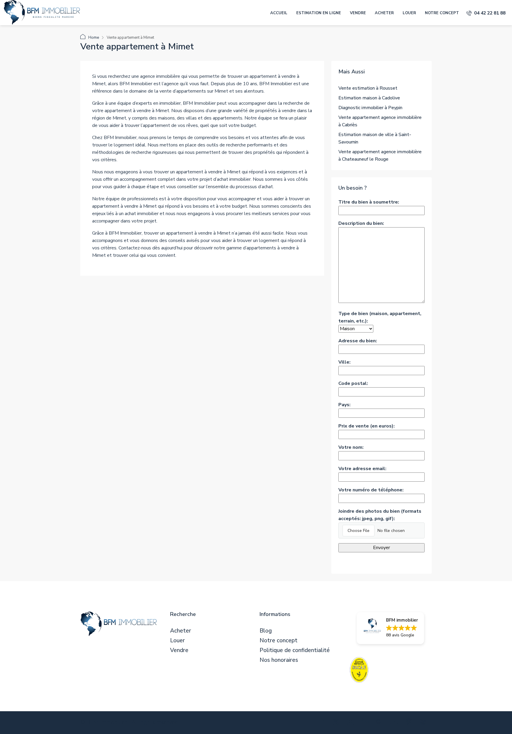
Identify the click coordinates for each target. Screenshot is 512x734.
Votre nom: (351, 447)
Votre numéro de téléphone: (371, 490)
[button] (390, 628)
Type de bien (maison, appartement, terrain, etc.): (379, 317)
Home (93, 37)
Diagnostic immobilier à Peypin (370, 107)
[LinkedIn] (366, 723)
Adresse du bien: (357, 341)
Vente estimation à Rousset (367, 88)
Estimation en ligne (318, 13)
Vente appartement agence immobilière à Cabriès (380, 121)
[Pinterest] (410, 723)
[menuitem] (485, 13)
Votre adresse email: (362, 468)
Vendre (358, 13)
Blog (266, 631)
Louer (409, 13)
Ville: (344, 362)
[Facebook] (323, 723)
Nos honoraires (279, 660)
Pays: (344, 404)
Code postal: (353, 383)
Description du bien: (361, 223)
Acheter (384, 13)
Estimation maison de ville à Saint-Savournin (374, 138)
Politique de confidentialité (295, 650)
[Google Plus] (381, 723)
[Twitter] (337, 723)
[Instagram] (352, 723)
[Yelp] (424, 723)
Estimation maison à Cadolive (369, 98)
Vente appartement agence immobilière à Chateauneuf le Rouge (380, 155)
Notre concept (442, 13)
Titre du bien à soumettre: (368, 202)
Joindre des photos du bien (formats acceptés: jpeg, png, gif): (379, 515)
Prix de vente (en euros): (366, 426)
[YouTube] (395, 723)
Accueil (278, 13)
